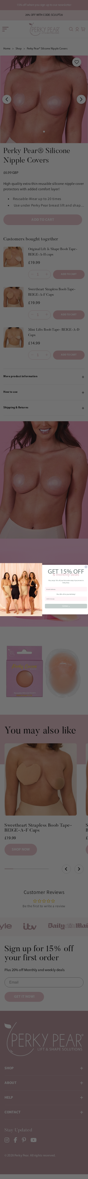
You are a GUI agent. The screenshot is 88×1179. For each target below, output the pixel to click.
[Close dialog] (86, 567)
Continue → (66, 606)
